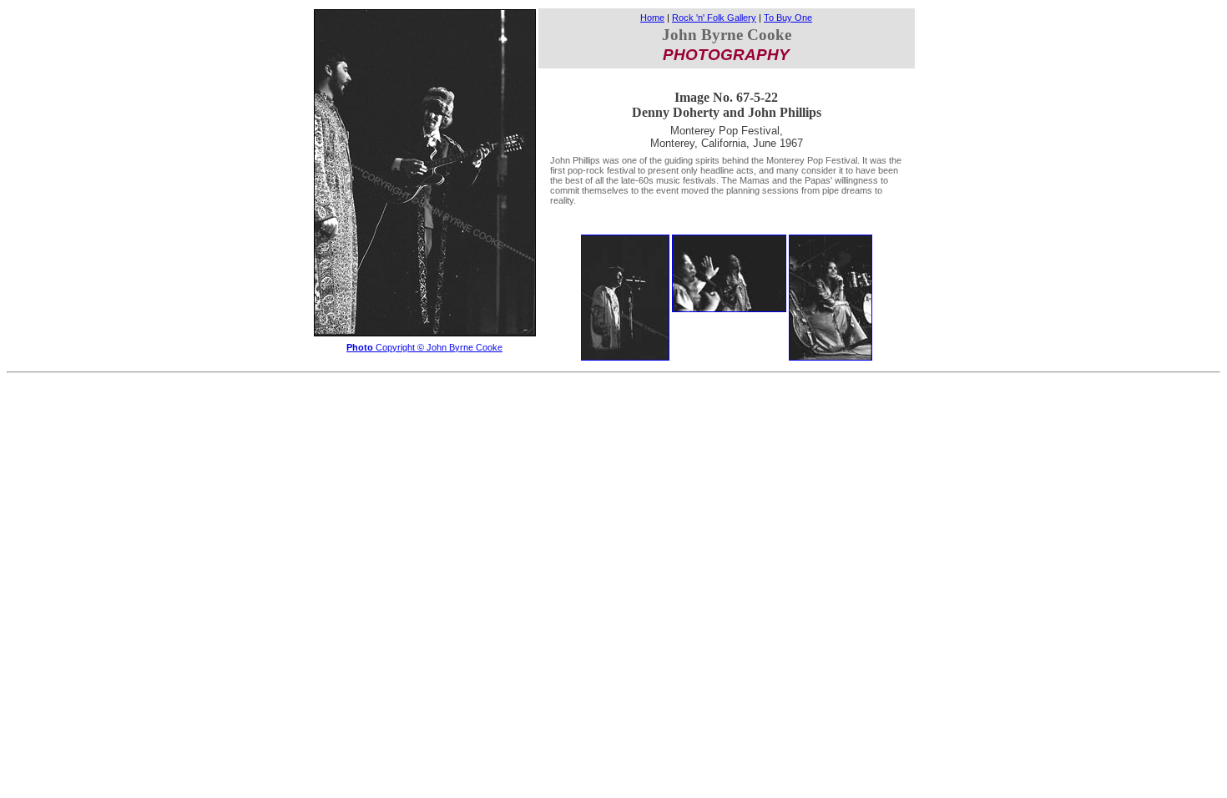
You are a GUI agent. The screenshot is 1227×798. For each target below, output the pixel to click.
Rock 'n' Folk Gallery (714, 18)
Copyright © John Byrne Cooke (424, 347)
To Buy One (788, 18)
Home (652, 18)
